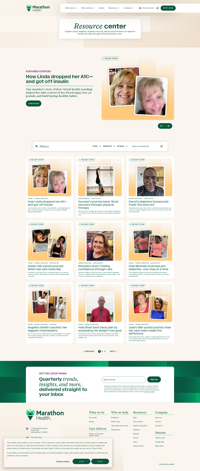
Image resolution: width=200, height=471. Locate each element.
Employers (115, 417)
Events (135, 438)
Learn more (33, 103)
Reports (136, 434)
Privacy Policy (149, 391)
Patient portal (148, 8)
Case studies (138, 421)
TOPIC (95, 146)
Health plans (115, 430)
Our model (93, 417)
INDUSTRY (107, 146)
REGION (120, 146)
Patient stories (138, 446)
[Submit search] (157, 8)
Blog (134, 417)
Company (161, 412)
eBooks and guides (140, 426)
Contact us (159, 426)
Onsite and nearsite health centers (96, 435)
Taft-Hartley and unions (119, 426)
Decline (100, 461)
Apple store (159, 446)
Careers (158, 421)
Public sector (115, 421)
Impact (91, 421)
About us (158, 417)
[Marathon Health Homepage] (38, 8)
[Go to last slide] (161, 126)
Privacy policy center (166, 464)
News (135, 442)
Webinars (136, 430)
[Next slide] (168, 126)
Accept (81, 461)
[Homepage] (45, 417)
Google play (159, 442)
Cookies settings (63, 461)
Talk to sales (168, 8)
